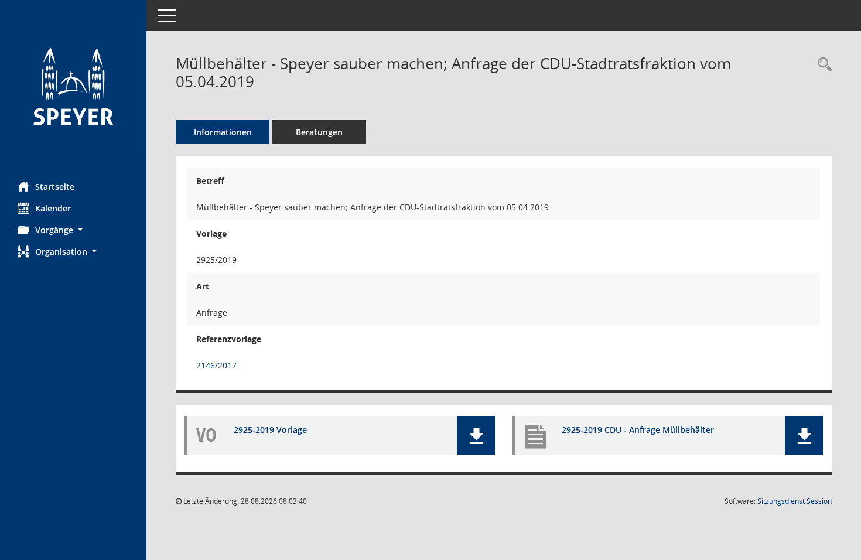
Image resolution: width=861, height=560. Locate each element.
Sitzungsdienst (794, 501)
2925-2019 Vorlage (270, 429)
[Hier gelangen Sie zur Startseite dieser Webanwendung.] (73, 86)
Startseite (54, 186)
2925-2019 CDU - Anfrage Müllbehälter (638, 429)
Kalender (53, 208)
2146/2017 (216, 365)
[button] (73, 230)
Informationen (223, 132)
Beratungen (319, 132)
